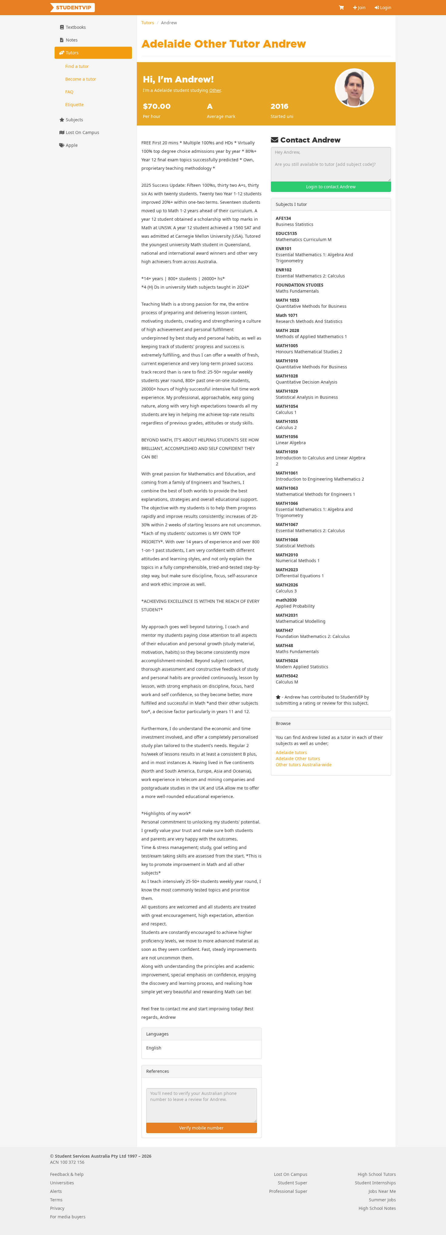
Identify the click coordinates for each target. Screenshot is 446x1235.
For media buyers (68, 1217)
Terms (56, 1200)
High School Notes (377, 1208)
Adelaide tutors (291, 752)
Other (215, 90)
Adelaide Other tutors (298, 758)
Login (385, 7)
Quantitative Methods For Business (311, 364)
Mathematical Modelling (301, 618)
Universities (62, 1183)
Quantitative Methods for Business (311, 303)
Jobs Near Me (382, 1191)
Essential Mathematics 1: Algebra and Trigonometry (314, 509)
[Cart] (341, 7)
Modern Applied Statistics (302, 664)
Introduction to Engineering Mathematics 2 (320, 476)
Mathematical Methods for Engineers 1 (315, 491)
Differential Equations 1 (300, 573)
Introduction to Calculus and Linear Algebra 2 (320, 458)
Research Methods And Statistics (309, 318)
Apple (71, 145)
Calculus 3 (287, 588)
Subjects (74, 119)
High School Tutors (377, 1174)
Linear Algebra (291, 439)
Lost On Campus (82, 132)
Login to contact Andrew (331, 187)
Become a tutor (80, 79)
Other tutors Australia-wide (304, 764)
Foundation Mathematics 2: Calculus (313, 633)
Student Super (292, 1183)
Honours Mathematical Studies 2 (309, 348)
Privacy (57, 1208)
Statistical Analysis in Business (307, 394)
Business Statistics (294, 221)
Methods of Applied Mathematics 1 (311, 333)
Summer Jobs (382, 1200)
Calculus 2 (287, 424)
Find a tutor (77, 66)
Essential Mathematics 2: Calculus (310, 273)
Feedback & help (67, 1174)
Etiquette (74, 104)
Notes (71, 40)
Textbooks (75, 27)
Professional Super (288, 1191)
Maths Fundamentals (299, 288)
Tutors (147, 22)
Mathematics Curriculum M (304, 236)
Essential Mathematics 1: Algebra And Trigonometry (314, 254)
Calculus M (287, 679)
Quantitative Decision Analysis (306, 379)
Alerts (56, 1191)
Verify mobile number (201, 1128)
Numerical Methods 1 (298, 558)
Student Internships (375, 1183)
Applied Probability (295, 603)
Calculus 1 (287, 409)
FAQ (69, 92)
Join (361, 7)
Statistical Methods (295, 543)
